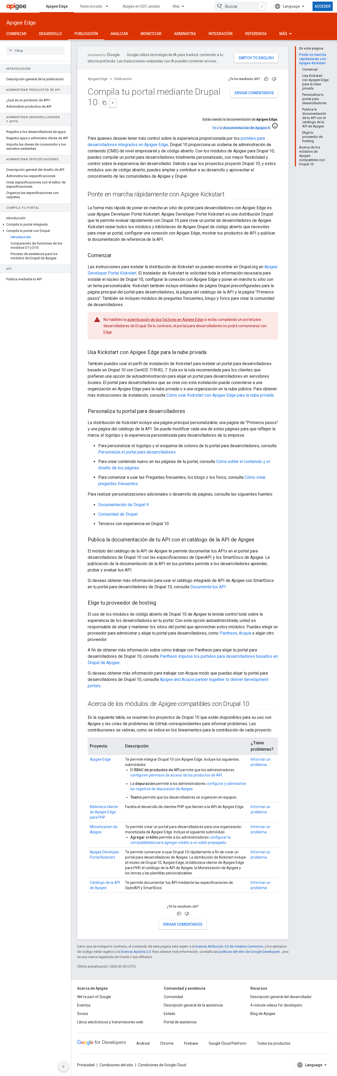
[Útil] (266, 79)
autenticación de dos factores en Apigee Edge (165, 319)
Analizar (119, 34)
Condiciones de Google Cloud (162, 1065)
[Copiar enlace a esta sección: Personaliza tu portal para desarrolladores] (190, 412)
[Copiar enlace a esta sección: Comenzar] (117, 256)
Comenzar (16, 34)
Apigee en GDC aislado (141, 6)
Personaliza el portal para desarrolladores (137, 452)
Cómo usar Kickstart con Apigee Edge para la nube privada (220, 395)
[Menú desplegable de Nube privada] (109, 6)
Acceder (323, 6)
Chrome (167, 1043)
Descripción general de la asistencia (193, 1005)
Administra (185, 34)
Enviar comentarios (254, 93)
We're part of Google (94, 997)
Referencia (256, 34)
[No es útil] (274, 79)
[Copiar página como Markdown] (104, 102)
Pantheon (228, 633)
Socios (82, 1014)
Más (176, 6)
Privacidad (86, 1065)
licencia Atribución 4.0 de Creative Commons (229, 946)
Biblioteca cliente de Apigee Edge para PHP (104, 812)
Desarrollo (50, 34)
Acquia (245, 633)
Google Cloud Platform (227, 1043)
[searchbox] (35, 50)
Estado (169, 1014)
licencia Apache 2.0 (136, 952)
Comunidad (173, 997)
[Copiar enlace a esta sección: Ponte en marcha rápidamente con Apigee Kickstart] (229, 195)
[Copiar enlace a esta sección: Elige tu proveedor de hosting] (161, 603)
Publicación (86, 34)
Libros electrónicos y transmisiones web (110, 1022)
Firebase (191, 1043)
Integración (220, 34)
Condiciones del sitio (116, 1065)
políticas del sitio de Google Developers (249, 952)
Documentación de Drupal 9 (123, 504)
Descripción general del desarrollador (281, 997)
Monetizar (151, 34)
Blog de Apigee (262, 1014)
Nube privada (91, 6)
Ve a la (241, 128)
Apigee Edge (57, 6)
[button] (35, 224)
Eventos (84, 1005)
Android (143, 1043)
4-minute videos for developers (276, 1005)
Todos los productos (273, 1043)
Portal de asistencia (180, 1022)
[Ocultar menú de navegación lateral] (63, 1066)
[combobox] (240, 6)
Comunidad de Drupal (117, 514)
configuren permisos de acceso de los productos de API (176, 775)
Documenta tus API (208, 586)
